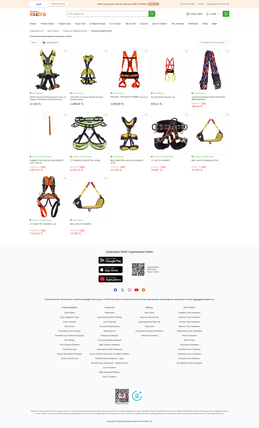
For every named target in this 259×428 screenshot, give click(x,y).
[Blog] (143, 290)
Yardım (201, 4)
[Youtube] (136, 290)
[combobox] (111, 14)
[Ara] (152, 14)
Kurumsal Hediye (187, 4)
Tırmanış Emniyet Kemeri (101, 31)
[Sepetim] (226, 14)
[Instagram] (129, 290)
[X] (122, 290)
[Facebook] (115, 290)
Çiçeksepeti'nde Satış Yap (218, 4)
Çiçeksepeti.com (37, 31)
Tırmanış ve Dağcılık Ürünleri (75, 31)
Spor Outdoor (53, 31)
